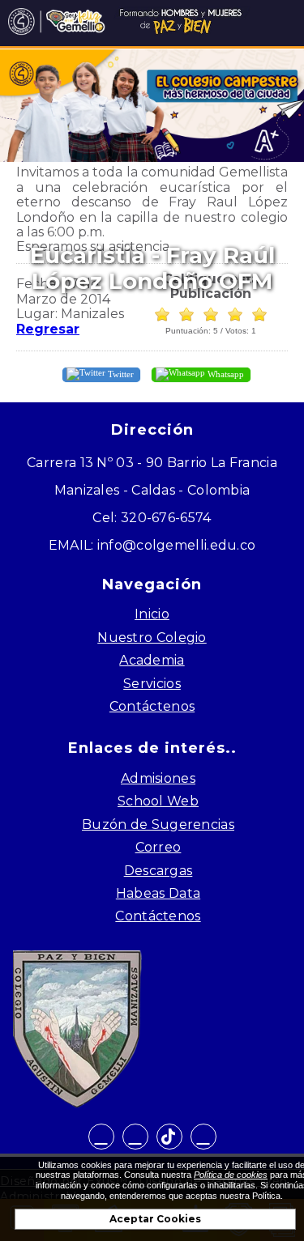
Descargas (158, 870)
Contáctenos (152, 706)
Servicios (152, 683)
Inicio (152, 614)
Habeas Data (158, 893)
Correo (158, 847)
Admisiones (158, 778)
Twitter (119, 373)
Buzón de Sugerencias (158, 824)
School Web (158, 801)
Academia (151, 660)
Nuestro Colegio (152, 637)
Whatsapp (224, 373)
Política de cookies (231, 1174)
